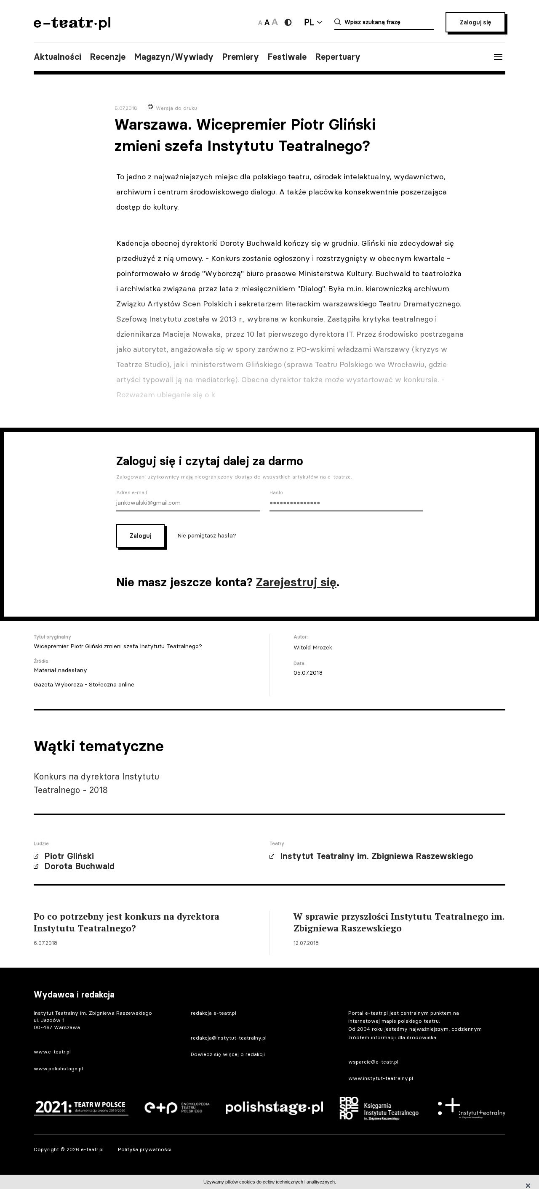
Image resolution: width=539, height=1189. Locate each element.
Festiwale (287, 57)
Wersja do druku (176, 108)
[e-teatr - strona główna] (72, 27)
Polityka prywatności (144, 1149)
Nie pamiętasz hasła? (206, 535)
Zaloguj (140, 536)
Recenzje (107, 57)
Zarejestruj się (296, 582)
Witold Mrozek (313, 647)
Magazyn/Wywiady (173, 57)
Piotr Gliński (69, 856)
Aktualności (57, 57)
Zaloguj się (475, 22)
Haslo (276, 492)
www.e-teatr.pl (52, 1051)
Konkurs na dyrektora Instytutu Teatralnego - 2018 (96, 783)
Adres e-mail (131, 492)
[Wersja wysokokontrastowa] (288, 22)
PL (309, 22)
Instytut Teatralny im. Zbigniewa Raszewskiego (376, 856)
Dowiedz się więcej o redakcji (228, 1054)
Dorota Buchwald (79, 866)
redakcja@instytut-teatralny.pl (229, 1038)
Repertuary (337, 57)
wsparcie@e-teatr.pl (373, 1062)
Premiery (240, 57)
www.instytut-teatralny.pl (380, 1078)
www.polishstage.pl (58, 1068)
